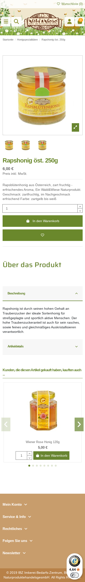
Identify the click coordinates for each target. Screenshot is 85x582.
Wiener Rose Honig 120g (43, 442)
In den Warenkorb (46, 221)
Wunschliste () (71, 4)
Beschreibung (16, 293)
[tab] (43, 294)
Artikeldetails (16, 346)
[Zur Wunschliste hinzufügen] (43, 235)
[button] (29, 466)
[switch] (74, 575)
